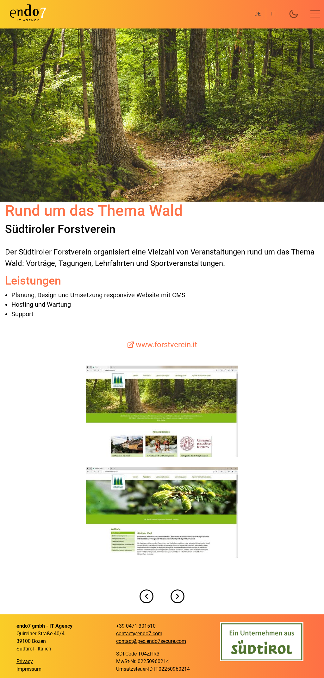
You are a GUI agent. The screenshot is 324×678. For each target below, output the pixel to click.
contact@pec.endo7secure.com (151, 641)
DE (257, 14)
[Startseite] (24, 12)
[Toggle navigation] (315, 14)
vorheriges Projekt (146, 596)
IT (273, 14)
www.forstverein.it (166, 344)
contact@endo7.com (139, 634)
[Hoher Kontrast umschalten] (294, 14)
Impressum (28, 669)
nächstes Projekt (177, 596)
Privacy (24, 661)
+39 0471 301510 (136, 626)
